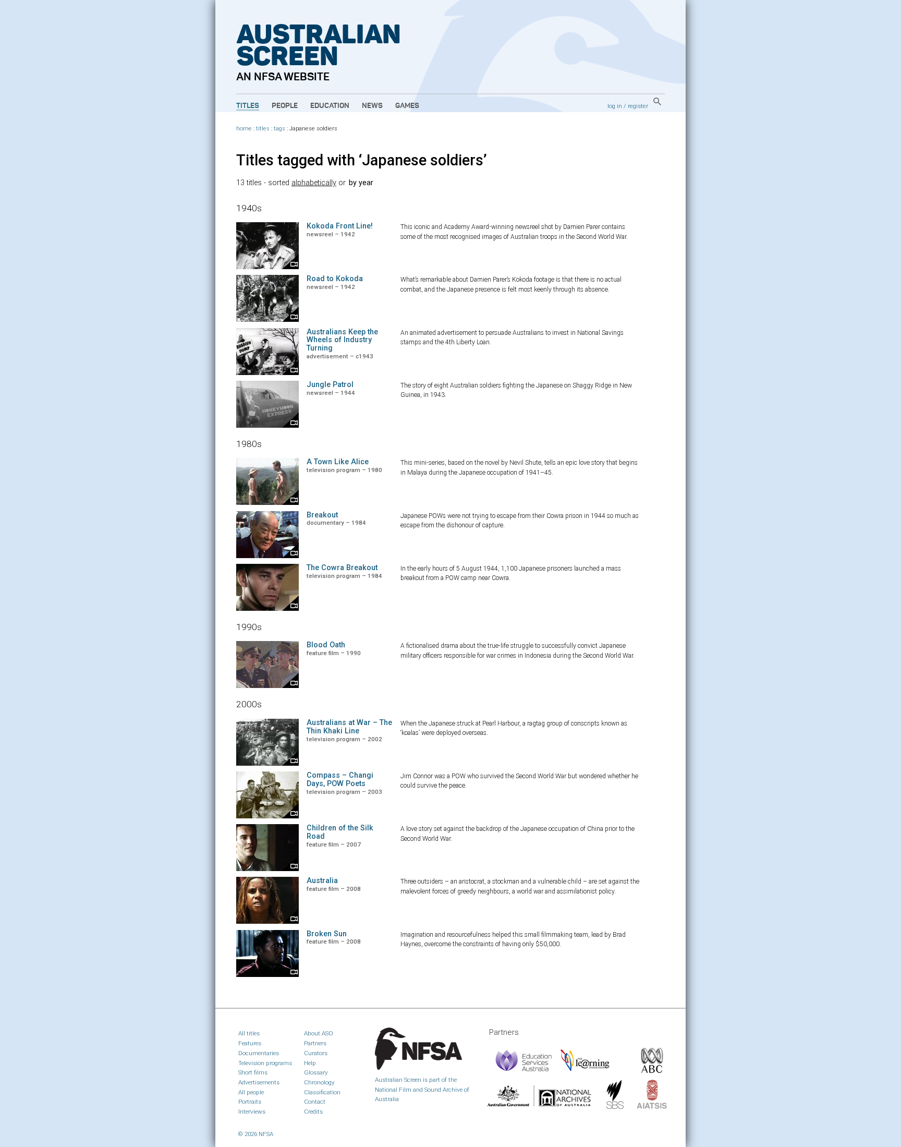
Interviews (251, 1111)
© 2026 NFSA (255, 1134)
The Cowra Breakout (342, 567)
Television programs (265, 1063)
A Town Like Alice (338, 461)
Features (249, 1043)
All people (251, 1092)
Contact (314, 1101)
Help (310, 1063)
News (372, 106)
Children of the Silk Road (340, 832)
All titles (249, 1033)
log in (614, 106)
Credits (313, 1111)
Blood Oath (326, 645)
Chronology (319, 1082)
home (244, 128)
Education (329, 106)
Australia (322, 880)
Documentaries (258, 1053)
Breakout (322, 515)
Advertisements (258, 1082)
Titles (247, 106)
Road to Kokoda (335, 278)
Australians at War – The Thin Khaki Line (349, 726)
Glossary (316, 1072)
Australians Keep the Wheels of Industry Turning (342, 340)
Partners (315, 1043)
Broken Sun (327, 933)
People (285, 106)
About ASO (318, 1033)
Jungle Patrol (330, 384)
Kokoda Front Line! (340, 226)
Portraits (249, 1101)
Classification (322, 1092)
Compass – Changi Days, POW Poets (340, 779)
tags (279, 128)
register (638, 106)
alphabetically (313, 182)
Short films (252, 1072)
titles (263, 128)
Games (407, 106)
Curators (315, 1053)
